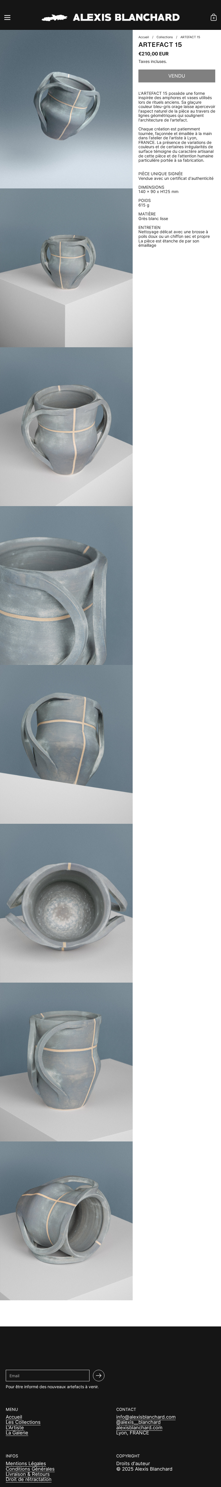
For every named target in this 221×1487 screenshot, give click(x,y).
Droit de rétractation (29, 1479)
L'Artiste (15, 1427)
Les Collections (23, 1422)
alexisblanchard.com (139, 1427)
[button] (213, 17)
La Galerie (17, 1433)
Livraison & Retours (28, 1474)
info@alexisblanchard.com (146, 1417)
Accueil (14, 1417)
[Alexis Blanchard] (110, 17)
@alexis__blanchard (138, 1422)
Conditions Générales (30, 1469)
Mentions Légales (26, 1463)
